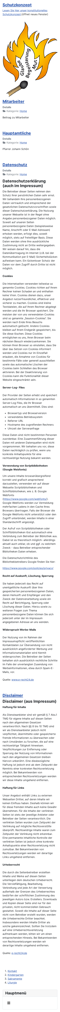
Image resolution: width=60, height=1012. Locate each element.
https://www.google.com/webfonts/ (25, 499)
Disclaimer (13, 695)
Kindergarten (16, 974)
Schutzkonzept (17, 4)
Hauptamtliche (17, 133)
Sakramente (15, 978)
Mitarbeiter (13, 101)
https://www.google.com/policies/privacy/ (28, 568)
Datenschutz (15, 164)
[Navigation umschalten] (8, 1003)
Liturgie (12, 982)
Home (23, 111)
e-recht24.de (19, 953)
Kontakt (12, 971)
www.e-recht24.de (23, 679)
